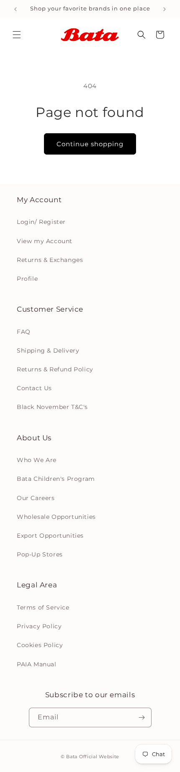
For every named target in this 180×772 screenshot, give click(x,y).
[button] (17, 34)
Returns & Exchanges (50, 260)
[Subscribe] (142, 717)
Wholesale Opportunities (56, 517)
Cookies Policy (40, 645)
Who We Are (37, 460)
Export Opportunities (50, 535)
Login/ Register (41, 222)
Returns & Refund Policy (55, 369)
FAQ (24, 331)
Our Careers (36, 498)
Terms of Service (43, 607)
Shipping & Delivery (48, 350)
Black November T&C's (52, 407)
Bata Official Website (92, 756)
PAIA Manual (37, 664)
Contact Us (34, 388)
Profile (27, 278)
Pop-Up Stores (40, 554)
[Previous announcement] (15, 9)
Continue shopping (90, 144)
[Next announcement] (164, 9)
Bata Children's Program (56, 478)
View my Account (44, 241)
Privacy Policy (39, 626)
